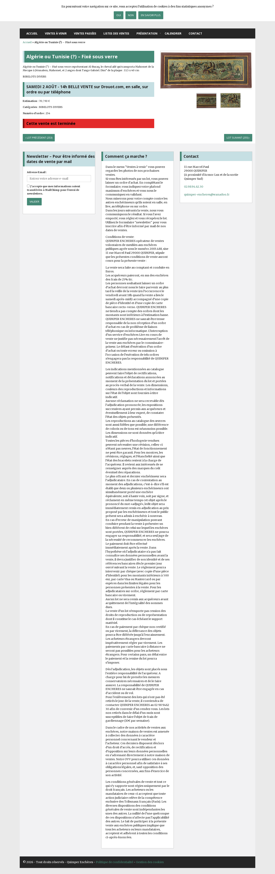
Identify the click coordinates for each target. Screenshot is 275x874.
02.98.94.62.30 (193, 186)
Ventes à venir (56, 33)
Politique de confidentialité (114, 862)
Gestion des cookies (150, 862)
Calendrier (173, 33)
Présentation (146, 33)
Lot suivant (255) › (238, 137)
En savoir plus (151, 15)
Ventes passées (85, 33)
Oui (118, 15)
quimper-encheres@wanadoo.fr (207, 194)
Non (131, 15)
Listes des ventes (116, 33)
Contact (195, 33)
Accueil (32, 33)
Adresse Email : (37, 172)
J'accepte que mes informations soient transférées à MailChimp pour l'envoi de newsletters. (53, 190)
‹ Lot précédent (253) (38, 137)
